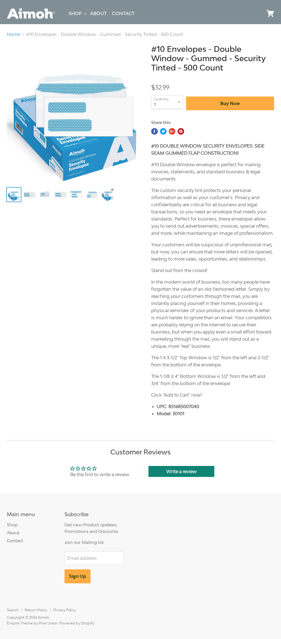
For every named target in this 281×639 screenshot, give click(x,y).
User (258, 9)
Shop (75, 13)
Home (13, 34)
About (98, 13)
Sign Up (77, 576)
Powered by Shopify (76, 623)
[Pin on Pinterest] (181, 131)
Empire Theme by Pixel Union (32, 623)
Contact (123, 13)
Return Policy (36, 610)
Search (13, 610)
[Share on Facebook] (154, 131)
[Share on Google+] (172, 131)
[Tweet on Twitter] (163, 131)
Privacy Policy (64, 610)
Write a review (181, 471)
